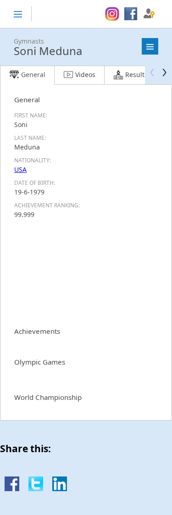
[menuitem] (112, 14)
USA (20, 169)
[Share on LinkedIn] (59, 488)
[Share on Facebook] (12, 488)
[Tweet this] (35, 488)
